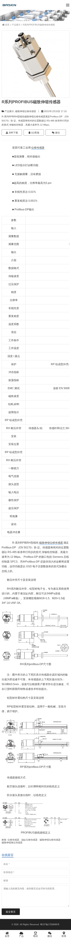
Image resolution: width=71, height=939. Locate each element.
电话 (35, 936)
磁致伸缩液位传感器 (12, 842)
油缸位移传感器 (29, 839)
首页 (7, 24)
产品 (21, 936)
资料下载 (13, 132)
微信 (57, 132)
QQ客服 (34, 132)
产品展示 (16, 24)
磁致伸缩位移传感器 (25, 111)
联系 (64, 936)
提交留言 (11, 911)
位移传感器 (37, 147)
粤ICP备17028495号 (49, 924)
